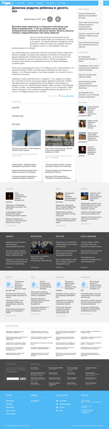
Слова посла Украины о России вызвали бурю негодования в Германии (41, 338)
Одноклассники (65, 404)
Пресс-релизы (61, 3)
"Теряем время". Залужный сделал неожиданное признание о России (24, 165)
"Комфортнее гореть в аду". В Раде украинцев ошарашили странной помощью (40, 354)
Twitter (62, 407)
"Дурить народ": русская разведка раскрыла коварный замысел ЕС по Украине (65, 338)
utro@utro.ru (84, 407)
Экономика (39, 3)
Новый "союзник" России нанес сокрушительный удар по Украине (40, 332)
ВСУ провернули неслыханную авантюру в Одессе (42, 343)
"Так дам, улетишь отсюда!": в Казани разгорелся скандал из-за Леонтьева (58, 165)
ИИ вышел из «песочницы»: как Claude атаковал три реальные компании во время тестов (66, 354)
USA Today (16, 124)
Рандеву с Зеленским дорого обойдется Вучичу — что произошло (91, 343)
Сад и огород (50, 3)
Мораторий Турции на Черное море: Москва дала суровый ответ (15, 354)
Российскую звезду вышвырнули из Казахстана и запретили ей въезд (40, 348)
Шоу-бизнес (20, 3)
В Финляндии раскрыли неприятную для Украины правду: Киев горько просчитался (17, 338)
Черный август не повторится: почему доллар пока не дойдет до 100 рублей (16, 343)
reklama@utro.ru (85, 413)
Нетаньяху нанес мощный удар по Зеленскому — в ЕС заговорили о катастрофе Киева (15, 349)
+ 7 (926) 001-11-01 (86, 411)
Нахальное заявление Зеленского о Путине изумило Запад (65, 348)
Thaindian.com (18, 116)
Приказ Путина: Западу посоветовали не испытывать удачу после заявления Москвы (66, 332)
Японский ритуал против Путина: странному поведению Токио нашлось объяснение (91, 354)
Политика (30, 3)
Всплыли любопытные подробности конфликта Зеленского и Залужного (65, 343)
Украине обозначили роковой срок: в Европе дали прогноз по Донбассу (25, 171)
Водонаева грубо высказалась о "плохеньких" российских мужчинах (58, 177)
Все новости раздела (11, 225)
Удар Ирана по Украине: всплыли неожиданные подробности (15, 332)
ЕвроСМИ (15, 107)
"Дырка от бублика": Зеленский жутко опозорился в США (91, 332)
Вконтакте (63, 401)
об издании (35, 401)
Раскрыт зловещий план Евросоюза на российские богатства (58, 171)
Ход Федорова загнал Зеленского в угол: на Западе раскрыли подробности (91, 348)
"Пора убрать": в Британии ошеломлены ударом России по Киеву (91, 338)
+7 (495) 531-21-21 (86, 406)
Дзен (61, 411)
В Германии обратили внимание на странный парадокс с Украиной (24, 177)
